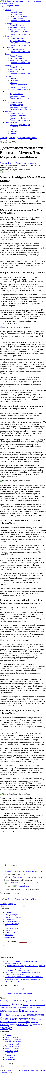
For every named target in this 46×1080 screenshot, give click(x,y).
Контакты (9, 935)
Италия (8, 10)
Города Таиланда (17, 113)
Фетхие (39, 1019)
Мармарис (11, 1011)
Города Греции (16, 67)
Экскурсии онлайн (13, 917)
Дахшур (2, 1007)
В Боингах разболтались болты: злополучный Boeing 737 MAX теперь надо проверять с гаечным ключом (24, 979)
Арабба (27, 1001)
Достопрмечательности (19, 98)
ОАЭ (7, 91)
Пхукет (5, 1014)
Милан (16, 1011)
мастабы (4, 1024)
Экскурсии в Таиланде (19, 118)
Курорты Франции (18, 41)
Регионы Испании (17, 27)
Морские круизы (12, 926)
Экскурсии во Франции (20, 43)
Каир (18, 1007)
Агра (2, 1000)
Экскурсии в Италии (18, 16)
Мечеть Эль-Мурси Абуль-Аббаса (22, 899)
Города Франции (17, 38)
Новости (13, 78)
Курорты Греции (17, 69)
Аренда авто (10, 932)
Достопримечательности (20, 21)
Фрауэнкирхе (4, 1022)
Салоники (22, 1015)
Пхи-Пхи (34, 1011)
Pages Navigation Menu (9, 5)
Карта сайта (10, 937)
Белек (43, 1001)
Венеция (7, 1005)
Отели (12, 129)
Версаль (16, 1004)
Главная (3, 138)
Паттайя (25, 1010)
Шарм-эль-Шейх (25, 1022)
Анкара (21, 1000)
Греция (8, 65)
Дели (6, 1007)
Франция (9, 36)
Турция (8, 54)
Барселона (38, 1001)
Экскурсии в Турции (18, 60)
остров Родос (24, 1024)
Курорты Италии (17, 14)
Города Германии (17, 49)
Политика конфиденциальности (18, 994)
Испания (8, 23)
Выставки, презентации (20, 125)
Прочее (13, 133)
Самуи (29, 1014)
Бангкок (32, 1001)
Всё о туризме (11, 122)
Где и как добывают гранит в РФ (19, 970)
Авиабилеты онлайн (13, 919)
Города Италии (16, 12)
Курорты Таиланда (18, 116)
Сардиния (38, 1014)
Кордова (37, 1007)
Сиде (4, 1018)
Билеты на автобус (12, 921)
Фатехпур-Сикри (27, 1018)
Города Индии (16, 102)
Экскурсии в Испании (19, 32)
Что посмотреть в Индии (20, 109)
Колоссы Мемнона (29, 1007)
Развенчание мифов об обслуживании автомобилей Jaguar (21, 962)
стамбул (6, 1028)
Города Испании (17, 25)
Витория (25, 1005)
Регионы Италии (17, 18)
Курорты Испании (17, 29)
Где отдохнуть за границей (37, 1005)
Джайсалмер (12, 1007)
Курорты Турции (17, 58)
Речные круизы (11, 928)
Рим (18, 1015)
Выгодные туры (11, 915)
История (13, 83)
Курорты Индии (16, 105)
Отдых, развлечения (18, 85)
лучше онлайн (6, 729)
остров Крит (13, 1024)
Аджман (8, 1001)
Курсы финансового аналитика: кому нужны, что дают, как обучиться (24, 973)
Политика (14, 80)
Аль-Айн (13, 1001)
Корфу (3, 1010)
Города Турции (16, 56)
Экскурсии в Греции (18, 71)
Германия (9, 47)
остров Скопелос (37, 1024)
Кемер (22, 1007)
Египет (8, 76)
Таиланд (8, 111)
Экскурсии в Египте (18, 87)
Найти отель (10, 930)
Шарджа (17, 1022)
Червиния (11, 1022)
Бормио (2, 1005)
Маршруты (14, 127)
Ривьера (13, 1015)
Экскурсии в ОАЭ (17, 96)
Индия (7, 100)
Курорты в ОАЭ (16, 94)
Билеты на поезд (12, 924)
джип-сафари (34, 1022)
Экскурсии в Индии (18, 107)
